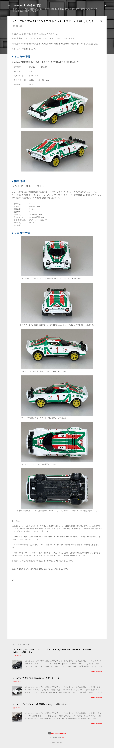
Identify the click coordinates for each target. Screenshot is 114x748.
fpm (63, 737)
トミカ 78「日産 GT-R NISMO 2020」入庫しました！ (36, 678)
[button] (100, 21)
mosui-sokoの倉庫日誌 (27, 5)
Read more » (96, 671)
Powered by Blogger (58, 733)
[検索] (105, 6)
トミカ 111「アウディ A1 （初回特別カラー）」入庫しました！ (40, 704)
